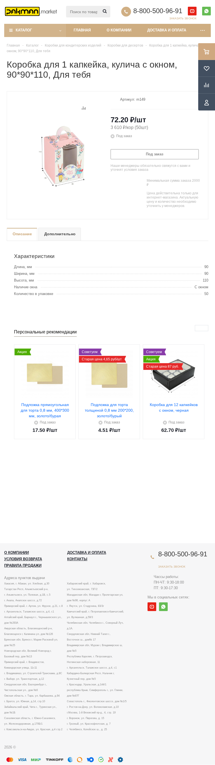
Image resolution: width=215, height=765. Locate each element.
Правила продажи (22, 565)
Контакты (77, 559)
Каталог (24, 30)
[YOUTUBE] (192, 11)
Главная (82, 30)
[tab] (22, 234)
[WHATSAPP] (206, 11)
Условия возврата (23, 559)
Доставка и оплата (166, 30)
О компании (119, 30)
